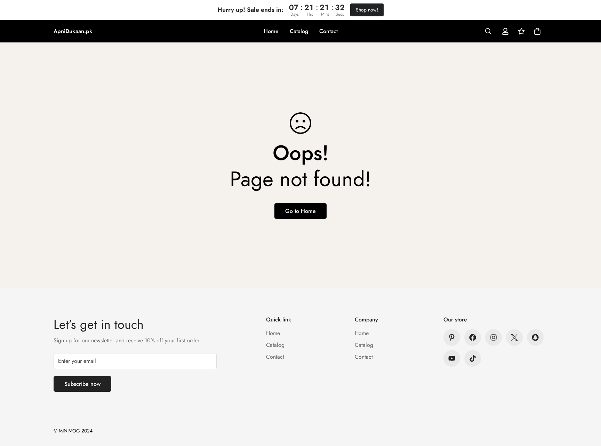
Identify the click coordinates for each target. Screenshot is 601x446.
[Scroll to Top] (587, 408)
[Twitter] (514, 337)
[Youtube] (451, 358)
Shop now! (367, 9)
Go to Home (300, 211)
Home (271, 31)
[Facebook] (472, 337)
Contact (328, 31)
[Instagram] (493, 337)
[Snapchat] (535, 337)
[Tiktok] (472, 358)
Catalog (299, 31)
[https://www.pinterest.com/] (451, 337)
